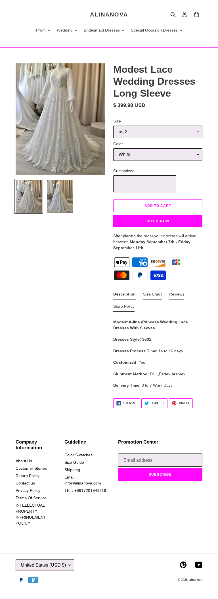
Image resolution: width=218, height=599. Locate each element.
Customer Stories (31, 468)
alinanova (109, 14)
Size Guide (74, 462)
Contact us (25, 483)
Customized (124, 171)
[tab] (124, 295)
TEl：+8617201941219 (85, 490)
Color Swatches (78, 455)
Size (117, 121)
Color (118, 144)
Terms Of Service (31, 498)
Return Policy (27, 475)
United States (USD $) (43, 565)
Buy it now (157, 221)
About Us (24, 461)
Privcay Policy (28, 490)
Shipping (72, 469)
